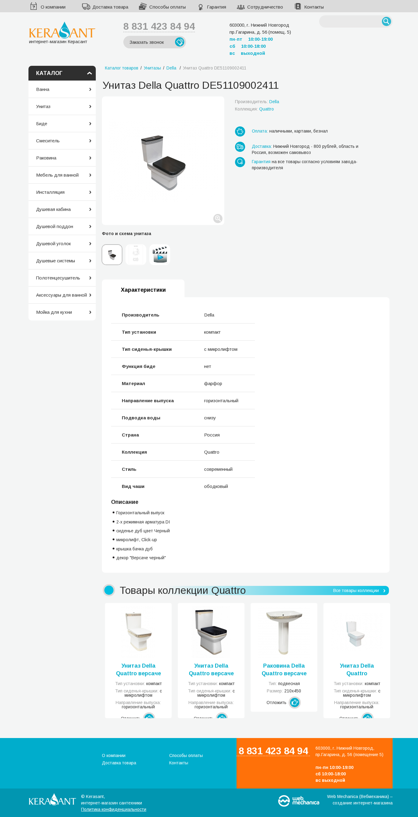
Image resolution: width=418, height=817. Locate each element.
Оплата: (260, 131)
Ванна (42, 89)
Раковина (46, 157)
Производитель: (257, 101)
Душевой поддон (54, 226)
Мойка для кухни (54, 312)
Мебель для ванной (57, 175)
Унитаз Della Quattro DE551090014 (357, 670)
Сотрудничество (265, 6)
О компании (53, 6)
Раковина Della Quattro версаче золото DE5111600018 (284, 670)
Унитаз (43, 106)
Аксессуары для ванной (61, 295)
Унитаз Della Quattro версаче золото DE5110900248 (211, 670)
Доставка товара (110, 6)
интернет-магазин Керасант (58, 41)
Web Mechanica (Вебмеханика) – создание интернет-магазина (360, 799)
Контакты (314, 6)
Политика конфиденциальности (113, 809)
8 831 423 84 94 (159, 26)
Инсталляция (50, 192)
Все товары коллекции (356, 590)
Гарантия (216, 6)
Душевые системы (55, 260)
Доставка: (262, 146)
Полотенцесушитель (58, 277)
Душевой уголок (53, 243)
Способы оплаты (167, 6)
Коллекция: (254, 109)
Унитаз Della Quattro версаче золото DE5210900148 (138, 670)
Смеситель (48, 140)
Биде (41, 123)
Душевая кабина (53, 209)
